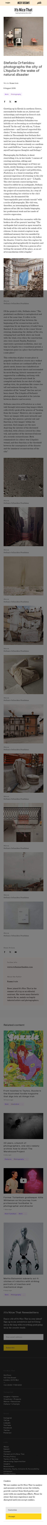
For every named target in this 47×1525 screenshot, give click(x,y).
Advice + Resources (12, 1401)
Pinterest (7, 1433)
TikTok (6, 1420)
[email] (16, 102)
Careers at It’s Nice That (14, 1454)
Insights (7, 1464)
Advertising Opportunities (15, 1461)
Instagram (8, 1418)
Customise (12, 1510)
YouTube (7, 1425)
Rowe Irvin (14, 83)
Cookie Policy (10, 1474)
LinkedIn (7, 1423)
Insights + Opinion (11, 1396)
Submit (6, 1449)
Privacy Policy (10, 1456)
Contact (7, 1451)
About (6, 1447)
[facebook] (5, 102)
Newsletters (9, 1466)
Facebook (8, 1428)
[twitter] (10, 102)
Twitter (7, 1430)
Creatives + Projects (12, 1399)
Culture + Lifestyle (12, 1404)
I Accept (11, 1516)
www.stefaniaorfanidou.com (20, 967)
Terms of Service (11, 1459)
